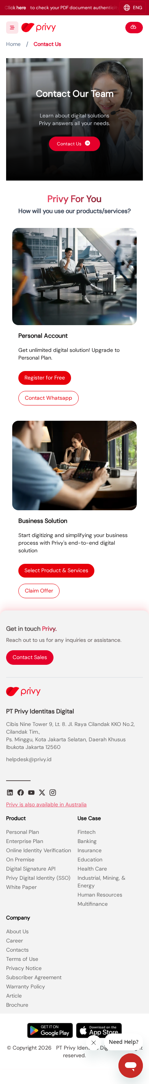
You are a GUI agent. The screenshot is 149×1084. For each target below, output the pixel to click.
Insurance (90, 850)
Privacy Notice (24, 968)
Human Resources (100, 894)
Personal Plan (22, 831)
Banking (87, 841)
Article (14, 995)
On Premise (20, 859)
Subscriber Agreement (34, 977)
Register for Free (44, 379)
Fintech (87, 831)
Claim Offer (39, 590)
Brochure (17, 1004)
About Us (17, 931)
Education (90, 859)
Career (14, 940)
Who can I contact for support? (92, 433)
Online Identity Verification (38, 850)
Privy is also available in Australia (46, 804)
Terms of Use (22, 958)
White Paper (21, 887)
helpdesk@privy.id (29, 759)
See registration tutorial (100, 240)
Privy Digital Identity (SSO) (38, 877)
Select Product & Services (56, 571)
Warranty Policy (25, 986)
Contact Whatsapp (48, 397)
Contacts (17, 949)
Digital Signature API (30, 868)
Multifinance (93, 903)
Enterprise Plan (24, 841)
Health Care (92, 868)
